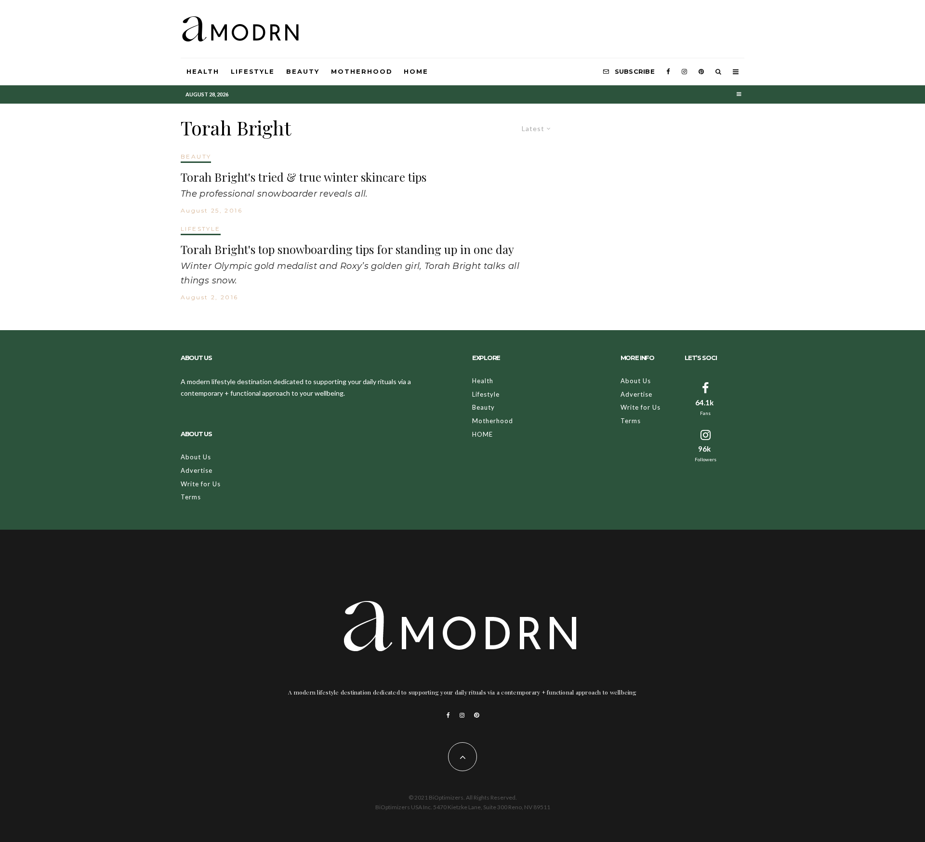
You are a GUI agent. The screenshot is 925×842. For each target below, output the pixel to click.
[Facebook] (668, 71)
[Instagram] (684, 71)
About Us (196, 457)
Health (202, 71)
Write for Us (201, 484)
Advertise (196, 470)
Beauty (302, 71)
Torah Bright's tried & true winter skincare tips (303, 177)
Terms (191, 497)
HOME (416, 71)
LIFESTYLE (201, 228)
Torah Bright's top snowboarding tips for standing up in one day (347, 249)
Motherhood (362, 71)
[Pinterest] (701, 71)
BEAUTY (196, 156)
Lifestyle (253, 71)
